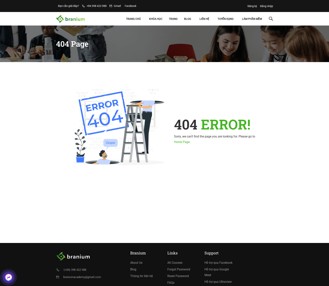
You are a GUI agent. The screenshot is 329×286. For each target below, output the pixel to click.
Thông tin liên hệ (141, 276)
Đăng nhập (266, 6)
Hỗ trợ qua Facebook (218, 262)
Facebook (130, 5)
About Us (136, 262)
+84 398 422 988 (97, 5)
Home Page (182, 142)
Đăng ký (252, 6)
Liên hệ (204, 18)
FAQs (170, 282)
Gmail (117, 5)
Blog (187, 18)
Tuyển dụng (226, 18)
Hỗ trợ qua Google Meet (216, 272)
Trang (173, 18)
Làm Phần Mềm (252, 18)
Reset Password (178, 276)
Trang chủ (133, 18)
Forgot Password (178, 269)
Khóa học (155, 18)
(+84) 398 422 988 (75, 270)
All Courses (174, 262)
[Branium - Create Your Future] (70, 19)
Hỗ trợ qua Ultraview (218, 282)
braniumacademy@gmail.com (82, 277)
